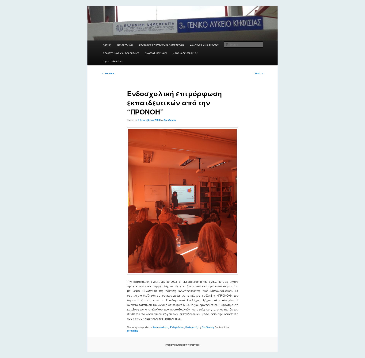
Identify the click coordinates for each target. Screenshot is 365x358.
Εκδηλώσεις (177, 327)
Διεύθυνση (169, 120)
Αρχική (107, 44)
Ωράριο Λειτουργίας (185, 53)
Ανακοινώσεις (160, 327)
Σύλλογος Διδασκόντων (204, 44)
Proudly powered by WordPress (182, 344)
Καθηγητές (191, 327)
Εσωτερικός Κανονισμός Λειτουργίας (161, 44)
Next (259, 73)
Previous (108, 73)
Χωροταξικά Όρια (156, 53)
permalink (132, 330)
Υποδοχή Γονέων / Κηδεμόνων (121, 53)
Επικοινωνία (125, 44)
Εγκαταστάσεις (112, 61)
